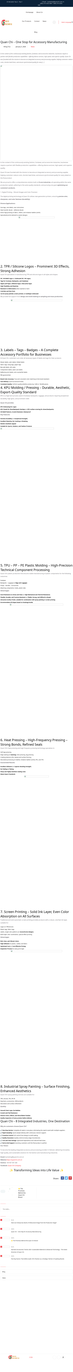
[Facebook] (63, 1178)
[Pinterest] (71, 1178)
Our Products (26, 21)
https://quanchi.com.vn (14, 1160)
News (44, 21)
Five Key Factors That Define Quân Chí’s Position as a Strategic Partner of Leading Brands (37, 1259)
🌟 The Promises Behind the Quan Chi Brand (22, 1193)
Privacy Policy (40, 1337)
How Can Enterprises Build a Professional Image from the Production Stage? (34, 1223)
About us (39, 12)
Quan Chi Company (14, 1166)
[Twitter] (67, 1178)
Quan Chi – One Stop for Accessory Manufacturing (26, 1232)
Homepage (29, 12)
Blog (35, 32)
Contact (37, 21)
